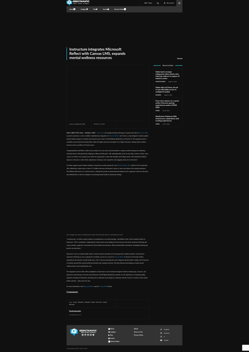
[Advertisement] (124, 27)
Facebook (166, 329)
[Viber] (147, 124)
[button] (158, 3)
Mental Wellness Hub (124, 165)
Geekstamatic (75, 311)
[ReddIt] (142, 124)
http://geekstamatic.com (75, 314)
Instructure (100, 133)
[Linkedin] (138, 124)
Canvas (75, 302)
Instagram (167, 333)
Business (179, 58)
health (93, 302)
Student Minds (119, 257)
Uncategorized (160, 81)
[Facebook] (120, 124)
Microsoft (71, 304)
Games (158, 110)
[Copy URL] (151, 303)
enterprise (87, 302)
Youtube (166, 340)
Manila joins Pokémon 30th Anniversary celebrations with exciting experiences (167, 119)
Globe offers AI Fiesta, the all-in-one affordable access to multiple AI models (167, 90)
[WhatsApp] (133, 124)
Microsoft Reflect (114, 136)
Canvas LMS (143, 133)
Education (81, 302)
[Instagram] (161, 333)
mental (105, 302)
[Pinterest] (129, 124)
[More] (156, 303)
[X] (125, 124)
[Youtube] (161, 340)
